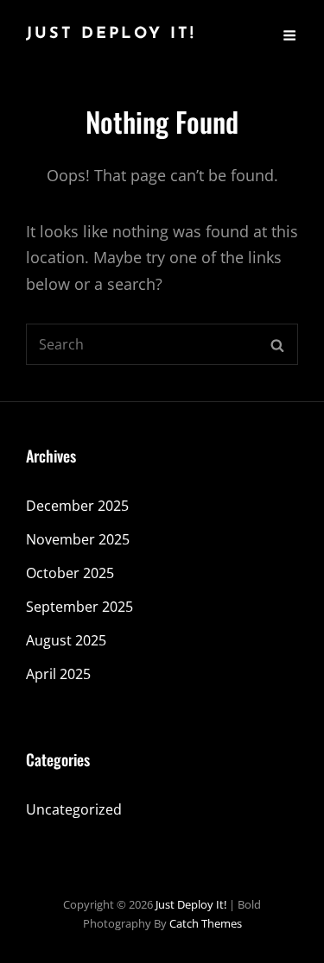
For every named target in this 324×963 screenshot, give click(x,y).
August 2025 (66, 640)
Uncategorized (74, 809)
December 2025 (77, 505)
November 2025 (78, 539)
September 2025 (79, 606)
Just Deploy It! (111, 34)
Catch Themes (205, 923)
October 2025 (70, 572)
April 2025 (58, 673)
